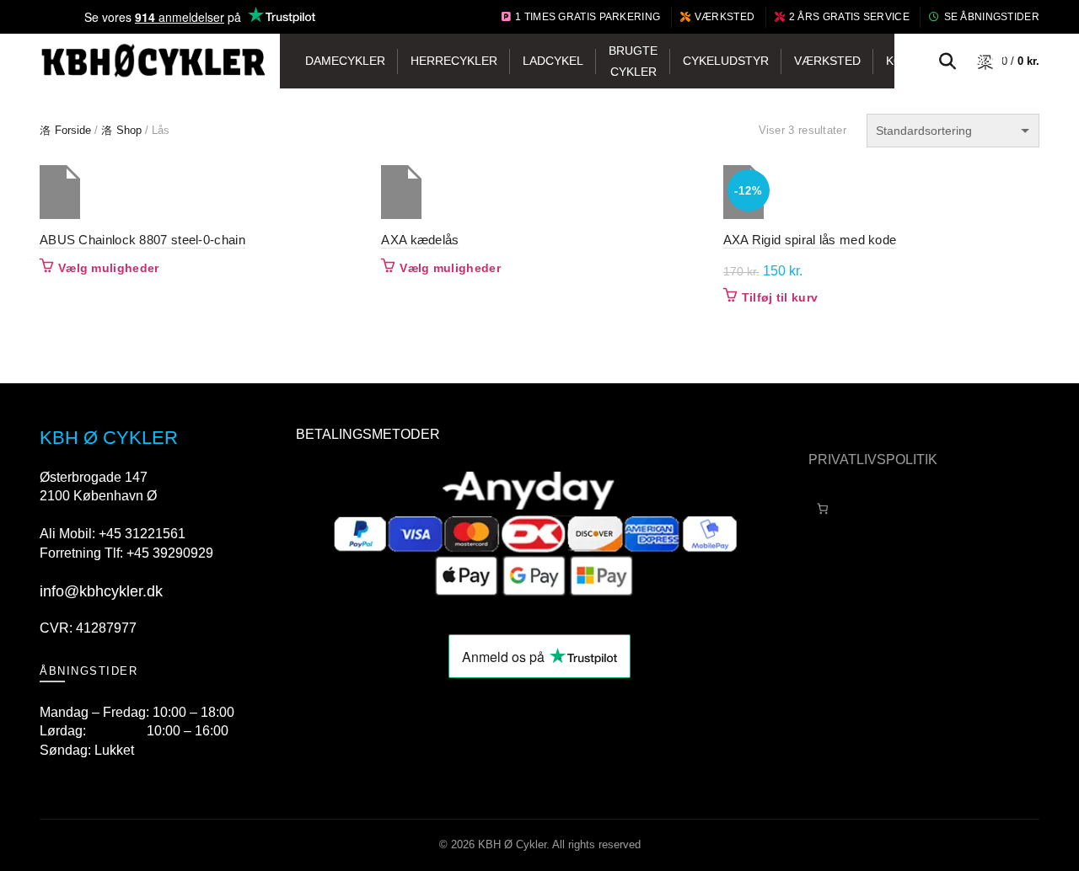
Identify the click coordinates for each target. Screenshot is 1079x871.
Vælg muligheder (108, 268)
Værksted (724, 17)
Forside (73, 130)
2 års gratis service (849, 17)
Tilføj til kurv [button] (780, 297)
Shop (129, 130)
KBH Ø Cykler (512, 844)
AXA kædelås (420, 239)
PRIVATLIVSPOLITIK (872, 459)
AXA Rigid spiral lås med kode (810, 239)
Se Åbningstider (991, 17)
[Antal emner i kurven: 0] (822, 509)
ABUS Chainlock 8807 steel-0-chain (142, 239)
